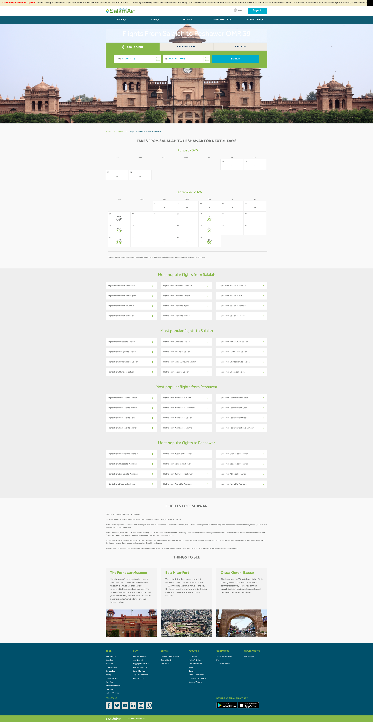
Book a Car (165, 664)
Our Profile (193, 657)
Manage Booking (186, 47)
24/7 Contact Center (224, 657)
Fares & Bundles (139, 678)
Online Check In (112, 678)
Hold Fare (109, 682)
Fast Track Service (112, 693)
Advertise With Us (223, 664)
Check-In (240, 47)
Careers (192, 671)
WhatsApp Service (113, 686)
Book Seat (109, 660)
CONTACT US (253, 20)
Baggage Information (141, 664)
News (191, 668)
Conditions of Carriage (197, 678)
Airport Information (140, 675)
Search (235, 59)
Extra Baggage (111, 668)
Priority (108, 675)
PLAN (153, 20)
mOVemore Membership (170, 657)
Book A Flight (111, 657)
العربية (240, 10)
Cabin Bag (109, 689)
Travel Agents (220, 20)
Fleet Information (195, 664)
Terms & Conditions (196, 675)
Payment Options (140, 668)
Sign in (257, 10)
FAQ (218, 660)
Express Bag (110, 671)
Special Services (139, 671)
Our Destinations (140, 657)
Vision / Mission (195, 660)
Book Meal (109, 664)
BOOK (120, 20)
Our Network (138, 660)
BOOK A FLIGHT (135, 47)
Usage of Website (195, 682)
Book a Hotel (166, 660)
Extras (186, 20)
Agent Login (249, 657)
